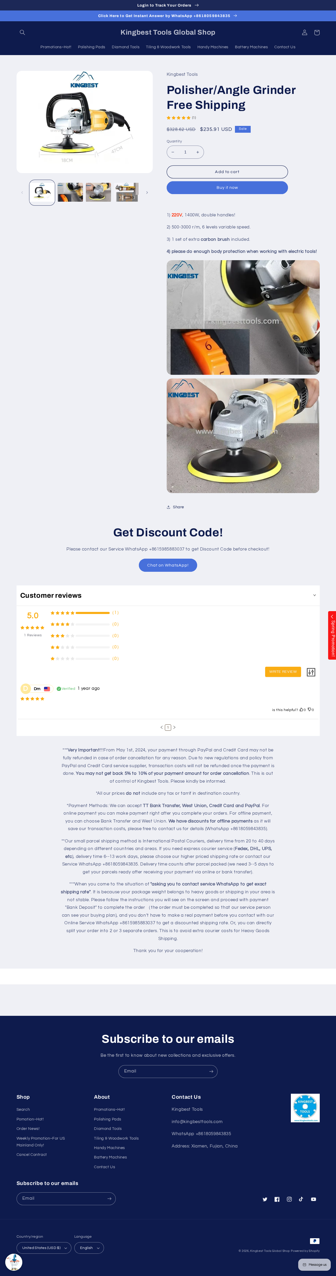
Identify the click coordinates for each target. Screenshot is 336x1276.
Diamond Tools (108, 1129)
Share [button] (178, 507)
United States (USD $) (41, 1248)
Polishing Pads (107, 1119)
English (86, 1248)
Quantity (174, 141)
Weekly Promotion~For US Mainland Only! (41, 1141)
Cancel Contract (32, 1155)
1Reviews (33, 635)
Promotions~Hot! (109, 1110)
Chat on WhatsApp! (168, 565)
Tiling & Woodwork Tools (116, 1138)
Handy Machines (109, 1148)
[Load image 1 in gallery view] (42, 192)
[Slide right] (147, 193)
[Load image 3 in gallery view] (98, 192)
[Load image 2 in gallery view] (70, 192)
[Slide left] (22, 193)
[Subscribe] (211, 1071)
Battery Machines (110, 1157)
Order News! (28, 1129)
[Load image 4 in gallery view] (126, 192)
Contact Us (104, 1167)
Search (23, 1110)
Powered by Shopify (305, 1251)
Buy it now (227, 187)
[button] (23, 32)
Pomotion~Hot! (30, 1119)
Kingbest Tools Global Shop (270, 1251)
